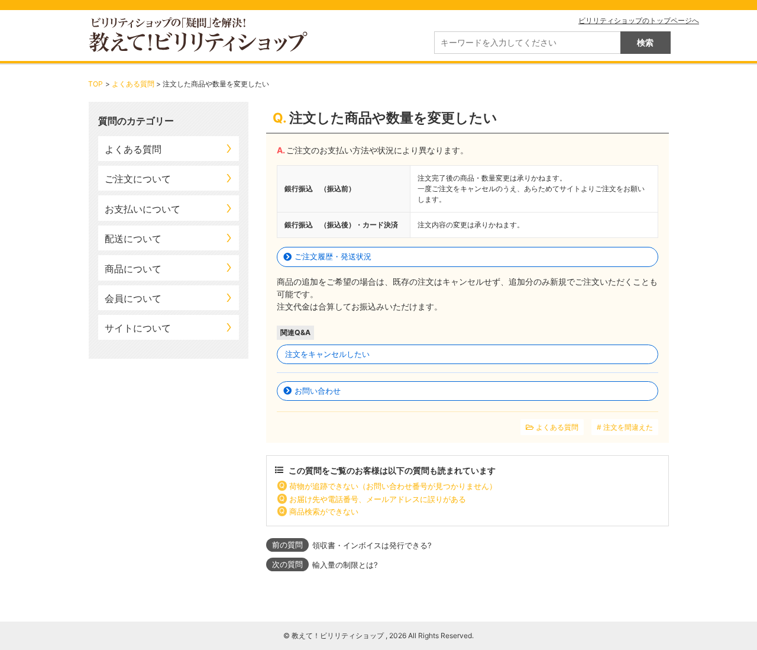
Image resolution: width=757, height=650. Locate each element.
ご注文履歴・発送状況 (333, 256)
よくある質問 (133, 83)
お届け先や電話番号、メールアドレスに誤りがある (377, 499)
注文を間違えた (628, 427)
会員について (133, 298)
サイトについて (138, 328)
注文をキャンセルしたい (327, 354)
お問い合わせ (318, 390)
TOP (95, 83)
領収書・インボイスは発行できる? (372, 545)
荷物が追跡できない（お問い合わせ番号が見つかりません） (393, 486)
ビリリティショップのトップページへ (638, 20)
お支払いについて (142, 209)
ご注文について (138, 179)
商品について (133, 269)
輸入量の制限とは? (345, 564)
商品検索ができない (323, 511)
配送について (133, 238)
